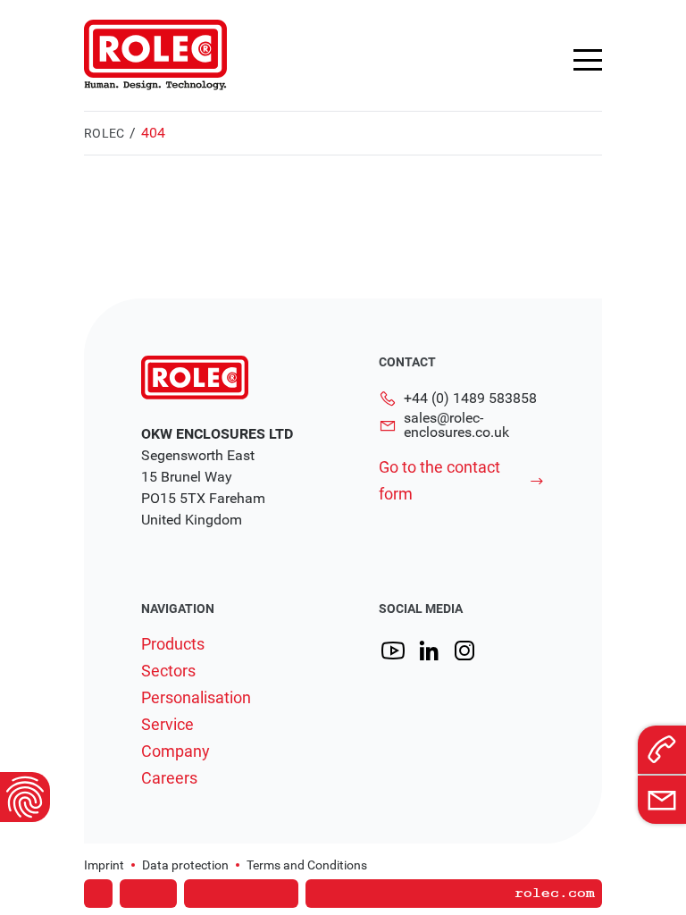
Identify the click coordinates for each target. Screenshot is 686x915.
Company (175, 751)
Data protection (185, 865)
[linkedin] (428, 651)
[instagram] (464, 651)
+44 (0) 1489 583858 (470, 398)
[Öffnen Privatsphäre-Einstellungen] (25, 797)
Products (173, 644)
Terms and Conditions (307, 865)
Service (167, 725)
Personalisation (196, 698)
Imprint (104, 865)
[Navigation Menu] (587, 60)
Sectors (168, 671)
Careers (169, 778)
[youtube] (393, 651)
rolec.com (554, 894)
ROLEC (104, 133)
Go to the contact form (439, 480)
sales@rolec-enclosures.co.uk (456, 425)
